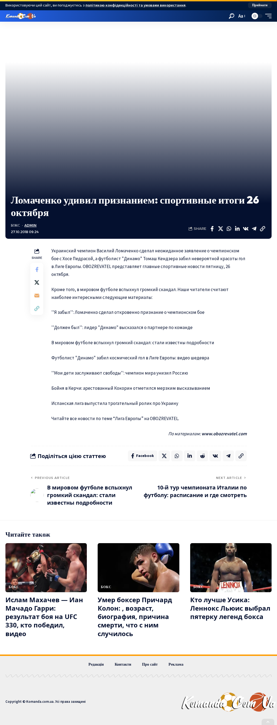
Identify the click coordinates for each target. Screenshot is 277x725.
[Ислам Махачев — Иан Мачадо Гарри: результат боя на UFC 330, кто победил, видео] (46, 567)
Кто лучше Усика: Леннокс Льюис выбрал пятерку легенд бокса (230, 608)
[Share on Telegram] (254, 228)
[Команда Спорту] (20, 16)
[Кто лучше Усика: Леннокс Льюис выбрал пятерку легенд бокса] (231, 567)
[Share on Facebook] (212, 228)
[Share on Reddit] (202, 455)
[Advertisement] (138, 153)
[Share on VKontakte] (245, 228)
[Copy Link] (262, 228)
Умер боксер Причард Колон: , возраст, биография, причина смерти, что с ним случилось (135, 616)
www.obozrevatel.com (224, 434)
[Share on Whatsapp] (229, 228)
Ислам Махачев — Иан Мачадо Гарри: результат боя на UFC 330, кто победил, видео (44, 616)
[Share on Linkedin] (237, 228)
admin (30, 225)
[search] (231, 16)
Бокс (15, 225)
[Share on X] (220, 228)
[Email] (36, 295)
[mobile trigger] (267, 16)
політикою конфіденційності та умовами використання (135, 5)
